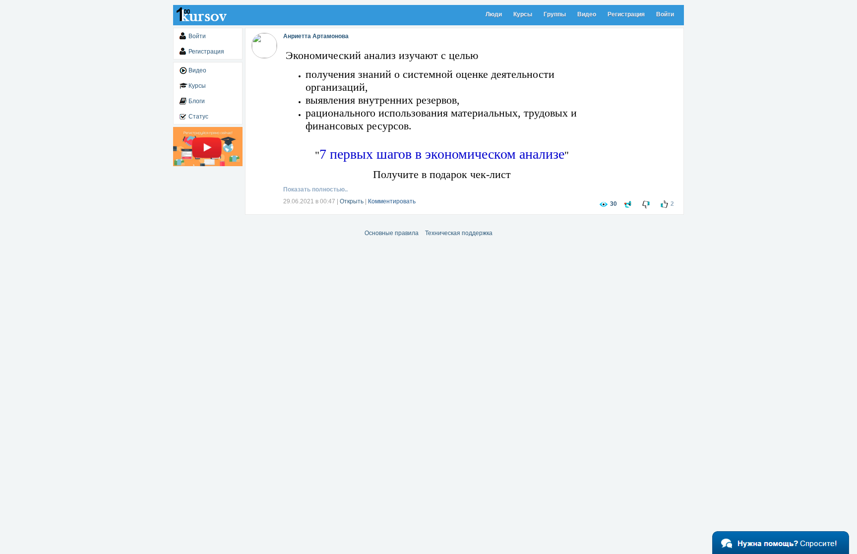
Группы (555, 14)
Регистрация (626, 14)
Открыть (352, 201)
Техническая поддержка (458, 233)
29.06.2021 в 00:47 (309, 201)
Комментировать (392, 201)
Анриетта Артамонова (316, 36)
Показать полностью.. (315, 189)
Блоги (196, 101)
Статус (198, 116)
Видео (586, 14)
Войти (665, 14)
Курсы (522, 14)
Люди (494, 14)
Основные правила (392, 233)
